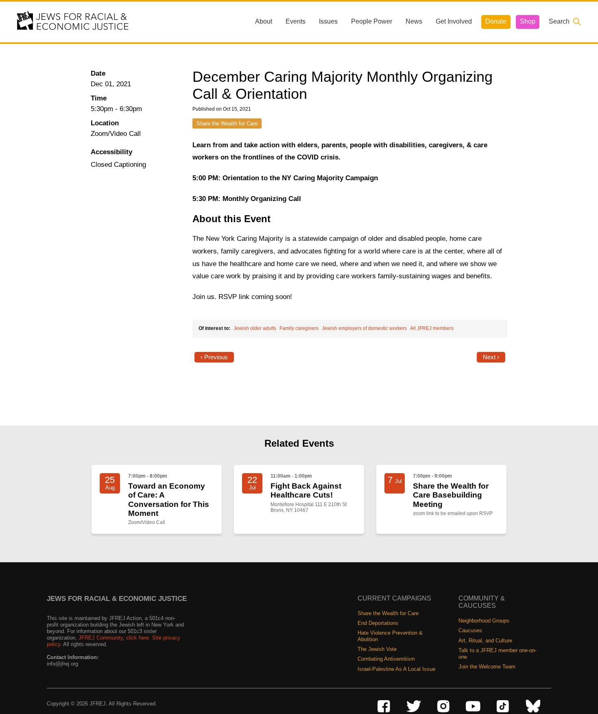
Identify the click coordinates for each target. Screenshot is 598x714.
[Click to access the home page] (73, 21)
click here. (138, 638)
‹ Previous (214, 357)
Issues (328, 21)
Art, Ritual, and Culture (485, 641)
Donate (495, 21)
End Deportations (378, 623)
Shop (527, 21)
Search (559, 21)
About (263, 21)
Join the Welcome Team (486, 667)
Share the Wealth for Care (227, 123)
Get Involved (454, 21)
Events (296, 21)
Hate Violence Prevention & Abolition (390, 636)
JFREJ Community (101, 638)
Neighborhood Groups (483, 621)
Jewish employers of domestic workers (364, 328)
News (414, 21)
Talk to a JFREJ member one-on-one (497, 653)
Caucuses (470, 630)
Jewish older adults (255, 328)
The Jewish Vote (377, 649)
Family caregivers (299, 328)
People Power (371, 21)
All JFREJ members (432, 328)
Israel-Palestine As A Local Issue (396, 669)
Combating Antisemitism (386, 659)
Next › (491, 357)
